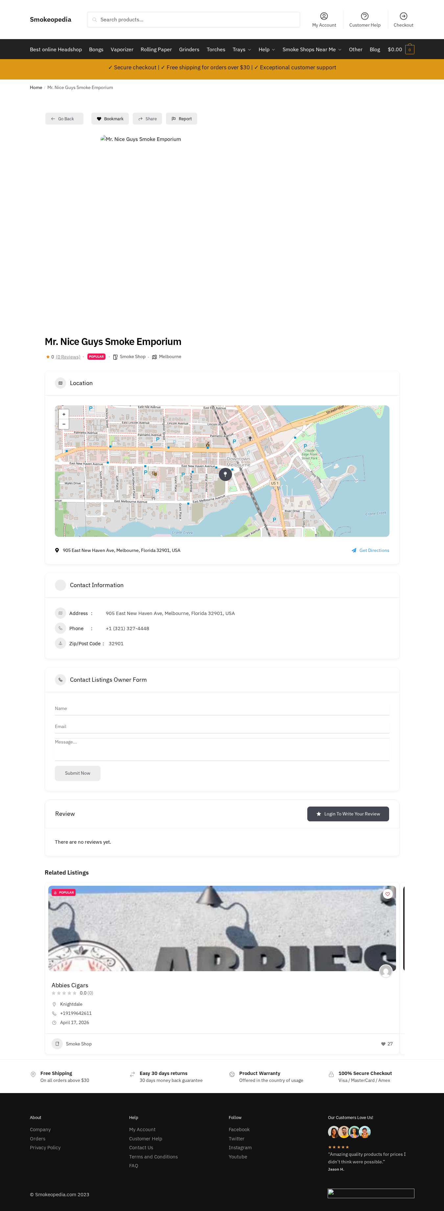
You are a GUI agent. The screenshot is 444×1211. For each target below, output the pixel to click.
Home (36, 87)
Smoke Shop (133, 356)
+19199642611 (76, 1013)
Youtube (238, 1157)
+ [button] (63, 414)
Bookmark (114, 119)
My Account (324, 25)
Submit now (77, 773)
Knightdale (71, 1004)
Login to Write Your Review (352, 814)
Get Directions (374, 550)
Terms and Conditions (153, 1157)
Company (40, 1129)
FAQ (133, 1165)
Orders (37, 1138)
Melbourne (170, 356)
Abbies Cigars (70, 985)
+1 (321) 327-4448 (127, 628)
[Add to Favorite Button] (388, 894)
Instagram (240, 1147)
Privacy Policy (45, 1147)
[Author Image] (386, 971)
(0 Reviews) (68, 356)
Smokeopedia (50, 19)
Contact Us (141, 1147)
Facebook (239, 1129)
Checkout (403, 25)
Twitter (237, 1138)
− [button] (63, 424)
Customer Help (365, 25)
